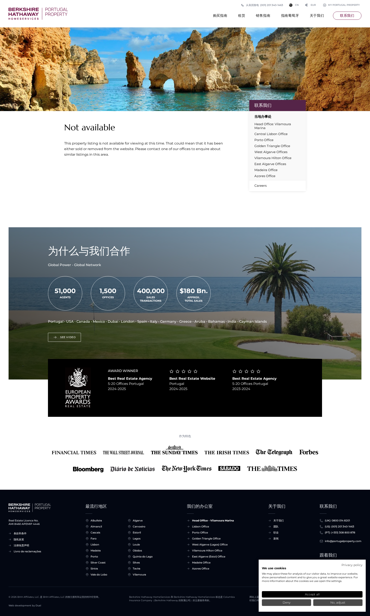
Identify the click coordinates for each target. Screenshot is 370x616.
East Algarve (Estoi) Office (208, 556)
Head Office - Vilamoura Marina (213, 520)
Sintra (94, 568)
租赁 (241, 16)
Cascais (95, 532)
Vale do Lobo (99, 574)
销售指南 (263, 16)
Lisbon (95, 544)
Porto (94, 556)
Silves (136, 562)
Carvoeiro (139, 526)
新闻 (276, 538)
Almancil (96, 526)
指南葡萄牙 (290, 16)
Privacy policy (352, 565)
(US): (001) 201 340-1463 (339, 526)
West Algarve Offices (270, 152)
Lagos (136, 538)
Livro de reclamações (27, 551)
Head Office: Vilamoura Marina (272, 126)
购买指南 (220, 16)
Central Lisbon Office (271, 134)
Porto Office (263, 140)
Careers (260, 186)
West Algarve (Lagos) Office (210, 544)
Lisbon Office (200, 526)
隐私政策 (19, 539)
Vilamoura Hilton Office (272, 158)
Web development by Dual (25, 605)
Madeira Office (266, 170)
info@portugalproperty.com (343, 541)
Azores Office (264, 176)
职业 (276, 532)
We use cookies (274, 568)
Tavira (136, 568)
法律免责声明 (21, 545)
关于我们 (317, 16)
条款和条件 (20, 533)
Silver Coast (98, 562)
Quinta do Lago (143, 556)
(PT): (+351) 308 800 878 (340, 532)
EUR (310, 5)
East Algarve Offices (270, 164)
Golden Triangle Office (272, 146)
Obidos (137, 550)
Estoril (137, 532)
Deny (286, 602)
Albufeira (96, 520)
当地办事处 (263, 116)
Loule (136, 544)
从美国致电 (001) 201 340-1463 (264, 5)
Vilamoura (139, 574)
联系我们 (347, 16)
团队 (276, 526)
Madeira (96, 550)
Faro (94, 538)
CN (297, 5)
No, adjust (337, 602)
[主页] (38, 14)
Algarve (138, 520)
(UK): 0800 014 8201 (337, 520)
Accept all (312, 594)
